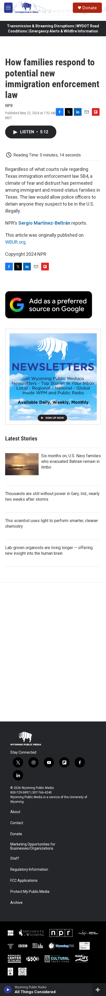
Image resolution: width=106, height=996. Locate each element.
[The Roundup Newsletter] (53, 376)
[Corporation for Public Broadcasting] (10, 933)
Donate (89, 7)
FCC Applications (24, 881)
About (15, 812)
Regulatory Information (29, 869)
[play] (8, 989)
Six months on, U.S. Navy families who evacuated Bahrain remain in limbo (71, 461)
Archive (16, 903)
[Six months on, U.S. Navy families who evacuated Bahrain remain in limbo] (22, 464)
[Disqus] (53, 652)
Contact (16, 823)
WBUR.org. (15, 242)
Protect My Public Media (29, 892)
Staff (14, 858)
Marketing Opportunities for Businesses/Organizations (32, 846)
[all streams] (99, 989)
